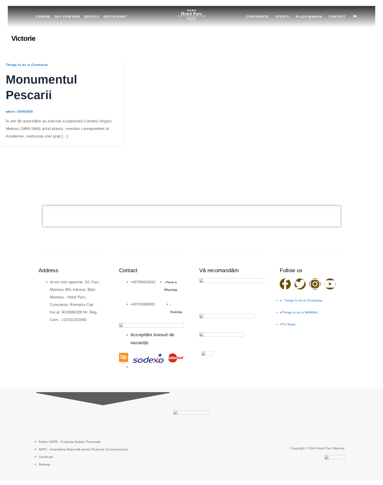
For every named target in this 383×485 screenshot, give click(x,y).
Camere (43, 16)
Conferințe (257, 16)
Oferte (282, 16)
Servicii (91, 16)
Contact (337, 16)
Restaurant (115, 16)
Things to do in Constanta (27, 64)
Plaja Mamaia (309, 16)
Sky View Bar (67, 16)
